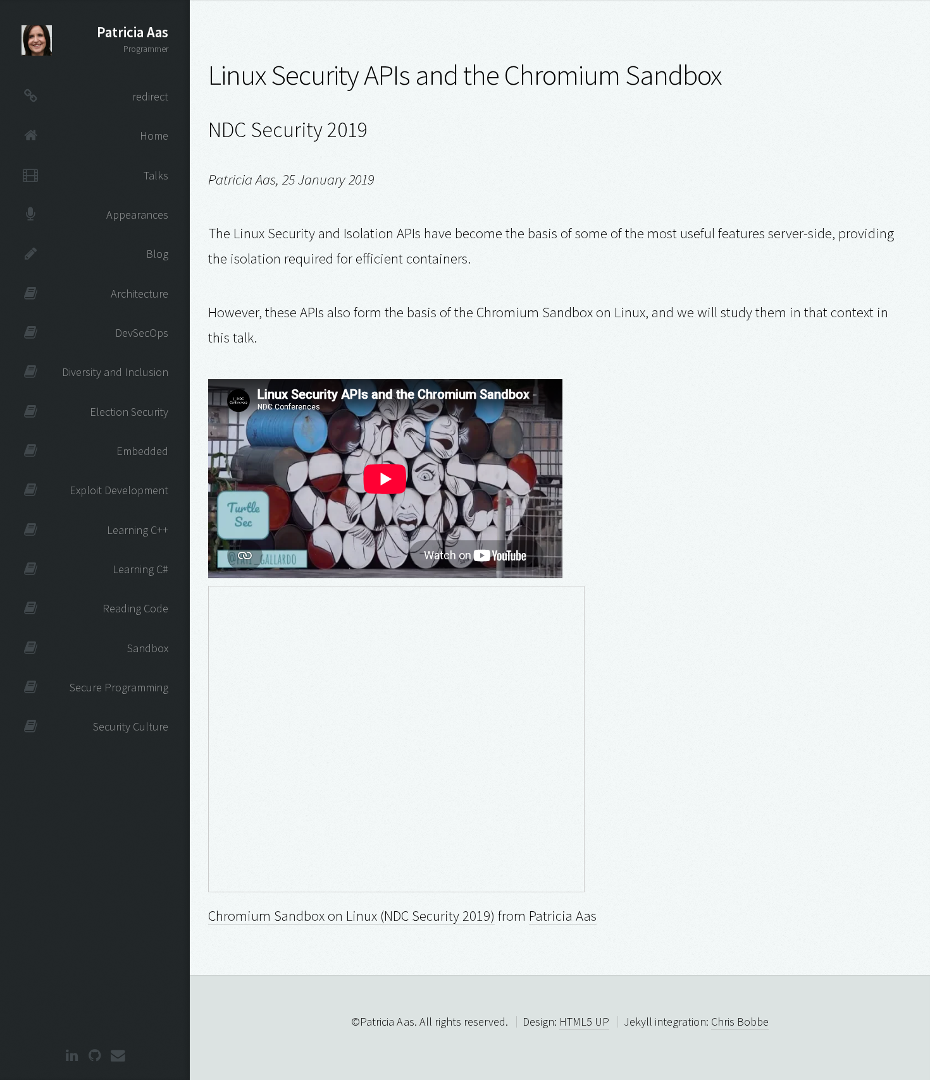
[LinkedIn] (72, 1056)
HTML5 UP (584, 1021)
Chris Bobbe (740, 1021)
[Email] (117, 1056)
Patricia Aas (563, 916)
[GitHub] (95, 1056)
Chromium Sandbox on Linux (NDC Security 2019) (351, 916)
